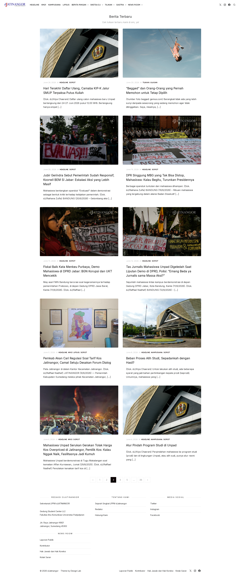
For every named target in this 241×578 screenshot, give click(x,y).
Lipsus (66, 4)
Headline (34, 4)
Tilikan (108, 4)
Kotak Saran (45, 557)
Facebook (155, 515)
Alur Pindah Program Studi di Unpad (151, 445)
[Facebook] (229, 4)
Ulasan (153, 82)
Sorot (72, 82)
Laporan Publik (47, 540)
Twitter (153, 503)
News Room (134, 4)
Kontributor (45, 545)
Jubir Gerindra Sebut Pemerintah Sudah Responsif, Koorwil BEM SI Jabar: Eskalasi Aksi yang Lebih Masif (78, 180)
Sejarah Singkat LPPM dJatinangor (111, 503)
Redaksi (99, 509)
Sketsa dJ (95, 4)
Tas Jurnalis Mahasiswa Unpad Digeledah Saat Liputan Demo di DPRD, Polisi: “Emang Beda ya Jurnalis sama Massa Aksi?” (158, 271)
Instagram (154, 509)
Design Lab (76, 571)
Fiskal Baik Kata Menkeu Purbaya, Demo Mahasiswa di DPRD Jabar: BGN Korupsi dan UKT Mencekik (77, 271)
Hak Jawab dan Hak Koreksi (53, 551)
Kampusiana (54, 4)
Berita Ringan (79, 4)
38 (140, 479)
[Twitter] (220, 4)
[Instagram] (224, 4)
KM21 (43, 4)
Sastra (120, 4)
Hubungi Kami (101, 515)
